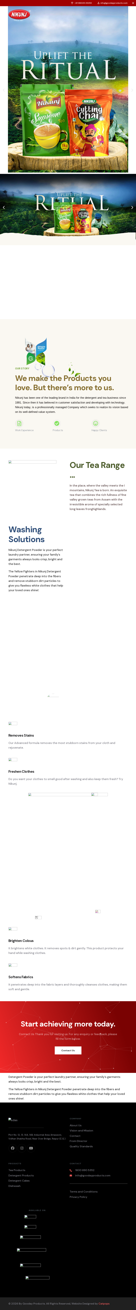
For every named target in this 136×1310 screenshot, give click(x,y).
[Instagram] (22, 1148)
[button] (4, 90)
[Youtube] (31, 1148)
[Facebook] (12, 1148)
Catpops (104, 1303)
